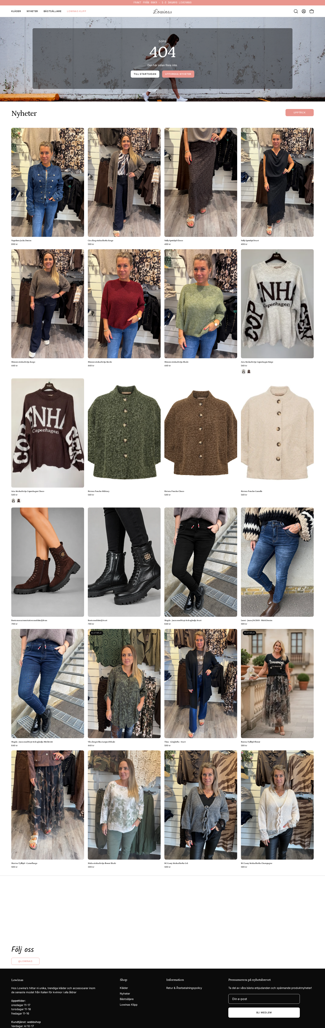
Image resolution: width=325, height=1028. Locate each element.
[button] (296, 11)
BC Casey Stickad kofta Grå (176, 863)
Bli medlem (264, 1012)
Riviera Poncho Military (98, 491)
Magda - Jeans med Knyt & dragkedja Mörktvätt (32, 742)
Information (175, 980)
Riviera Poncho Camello (251, 491)
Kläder (124, 987)
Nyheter (125, 993)
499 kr (167, 244)
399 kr (91, 867)
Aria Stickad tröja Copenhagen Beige (257, 362)
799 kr (14, 624)
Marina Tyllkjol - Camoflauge (24, 863)
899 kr (14, 244)
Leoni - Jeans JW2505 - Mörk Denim (256, 621)
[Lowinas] (162, 11)
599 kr (91, 244)
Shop (123, 980)
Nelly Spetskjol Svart (250, 241)
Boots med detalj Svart (97, 621)
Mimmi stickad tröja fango (23, 362)
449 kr (14, 366)
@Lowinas (25, 961)
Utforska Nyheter (178, 74)
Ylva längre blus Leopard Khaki (101, 742)
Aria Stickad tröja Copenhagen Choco (27, 491)
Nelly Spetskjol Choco (173, 241)
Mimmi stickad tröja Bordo (100, 362)
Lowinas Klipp (128, 1004)
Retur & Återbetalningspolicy (184, 987)
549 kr (244, 366)
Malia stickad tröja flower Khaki (102, 863)
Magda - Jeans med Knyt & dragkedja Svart (182, 621)
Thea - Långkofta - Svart (175, 742)
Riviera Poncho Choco (174, 491)
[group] (162, 2)
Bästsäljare (127, 999)
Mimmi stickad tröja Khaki (176, 362)
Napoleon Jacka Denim (21, 241)
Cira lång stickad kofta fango (100, 241)
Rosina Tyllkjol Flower (250, 742)
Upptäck (300, 112)
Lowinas (17, 980)
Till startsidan (145, 74)
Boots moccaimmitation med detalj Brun (29, 621)
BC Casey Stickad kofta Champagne (256, 863)
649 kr (167, 624)
